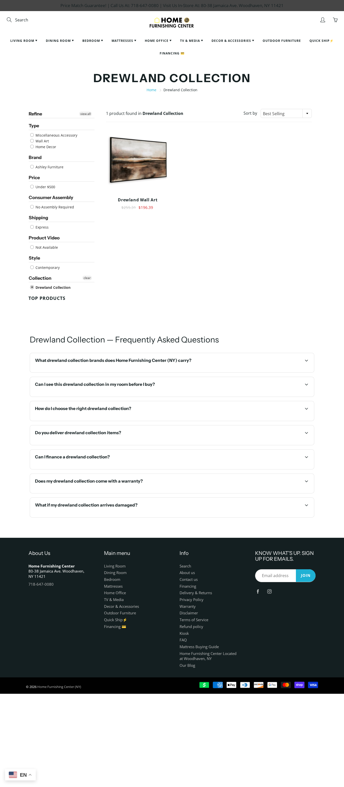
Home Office (157, 41)
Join (306, 575)
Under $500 (45, 186)
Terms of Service (194, 619)
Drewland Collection (53, 287)
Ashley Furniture (49, 167)
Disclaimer (189, 613)
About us (187, 572)
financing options (77, 468)
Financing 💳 (172, 53)
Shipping (38, 218)
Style (34, 258)
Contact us (189, 579)
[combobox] (286, 113)
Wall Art (42, 141)
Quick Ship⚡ (321, 41)
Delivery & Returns (196, 592)
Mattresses (123, 41)
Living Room (22, 41)
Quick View (137, 160)
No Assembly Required (54, 207)
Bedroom (91, 41)
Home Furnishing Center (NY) (59, 686)
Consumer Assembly (51, 197)
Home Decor (45, 146)
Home (151, 89)
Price (34, 177)
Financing (188, 586)
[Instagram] (269, 591)
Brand (35, 157)
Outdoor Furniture (282, 41)
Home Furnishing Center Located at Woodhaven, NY (208, 656)
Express (42, 227)
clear (87, 278)
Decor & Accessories (232, 41)
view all (85, 114)
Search (185, 566)
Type (34, 126)
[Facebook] (257, 591)
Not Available (46, 247)
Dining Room (59, 41)
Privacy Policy (191, 599)
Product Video (44, 238)
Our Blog (187, 665)
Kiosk (184, 633)
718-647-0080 (41, 584)
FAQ (183, 640)
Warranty (188, 606)
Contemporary (47, 267)
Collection (40, 278)
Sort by (250, 113)
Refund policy (191, 626)
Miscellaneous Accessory (56, 135)
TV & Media (190, 41)
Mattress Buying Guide (199, 646)
